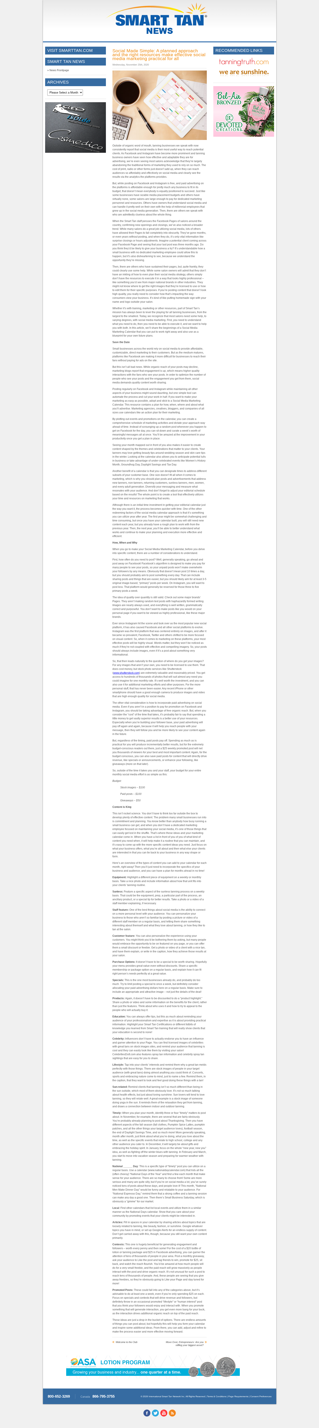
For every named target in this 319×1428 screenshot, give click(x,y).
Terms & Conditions (216, 1396)
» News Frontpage (58, 70)
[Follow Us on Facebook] (147, 1415)
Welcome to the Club (126, 1342)
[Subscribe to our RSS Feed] (172, 1415)
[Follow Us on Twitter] (155, 1415)
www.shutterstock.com (126, 672)
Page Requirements (238, 1396)
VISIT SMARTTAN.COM (70, 50)
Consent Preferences (260, 1396)
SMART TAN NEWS (66, 61)
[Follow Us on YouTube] (164, 1415)
